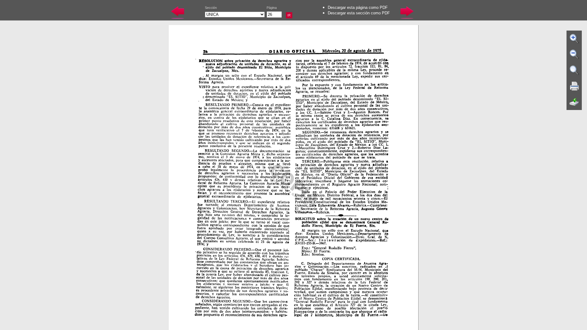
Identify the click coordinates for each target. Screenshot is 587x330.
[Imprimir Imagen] (574, 86)
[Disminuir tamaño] (574, 54)
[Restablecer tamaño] (574, 70)
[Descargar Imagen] (574, 102)
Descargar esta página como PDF (358, 7)
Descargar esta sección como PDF (359, 13)
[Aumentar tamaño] (574, 38)
